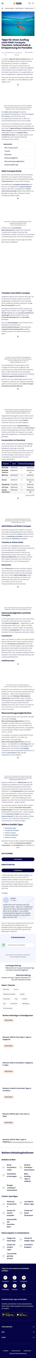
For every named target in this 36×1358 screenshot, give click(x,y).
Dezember (6, 989)
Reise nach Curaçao (12, 112)
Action (19, 534)
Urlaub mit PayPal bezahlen (11, 1213)
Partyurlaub (6, 999)
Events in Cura (9, 837)
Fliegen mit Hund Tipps (11, 1239)
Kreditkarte (18, 870)
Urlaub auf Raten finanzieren (28, 1213)
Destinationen (19, 8)
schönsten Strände (12, 814)
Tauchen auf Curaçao (12, 830)
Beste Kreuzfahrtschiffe (11, 1167)
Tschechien (13, 1003)
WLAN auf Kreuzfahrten (11, 1204)
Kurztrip (22, 994)
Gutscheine (18, 859)
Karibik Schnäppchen (11, 835)
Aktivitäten (8, 155)
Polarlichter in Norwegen (12, 1175)
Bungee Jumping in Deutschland (12, 1187)
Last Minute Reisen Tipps (29, 1203)
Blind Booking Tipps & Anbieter (27, 1177)
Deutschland (29, 428)
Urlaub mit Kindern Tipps (11, 1247)
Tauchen (15, 546)
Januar (16, 989)
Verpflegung (25, 1003)
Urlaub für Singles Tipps (29, 1239)
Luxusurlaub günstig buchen (11, 1256)
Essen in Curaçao (10, 833)
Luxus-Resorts (12, 753)
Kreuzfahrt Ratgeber (28, 1246)
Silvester (24, 999)
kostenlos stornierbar (9, 994)
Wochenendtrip (7, 1008)
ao (15, 837)
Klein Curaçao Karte (11, 148)
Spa (4, 1003)
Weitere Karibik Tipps (11, 165)
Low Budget (25, 748)
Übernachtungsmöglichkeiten (14, 161)
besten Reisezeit (7, 816)
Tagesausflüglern (25, 187)
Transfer (7, 151)
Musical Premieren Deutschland (29, 1167)
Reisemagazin (9, 8)
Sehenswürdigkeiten (11, 158)
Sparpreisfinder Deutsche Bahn (12, 1223)
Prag (16, 999)
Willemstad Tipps (10, 828)
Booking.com (25, 744)
